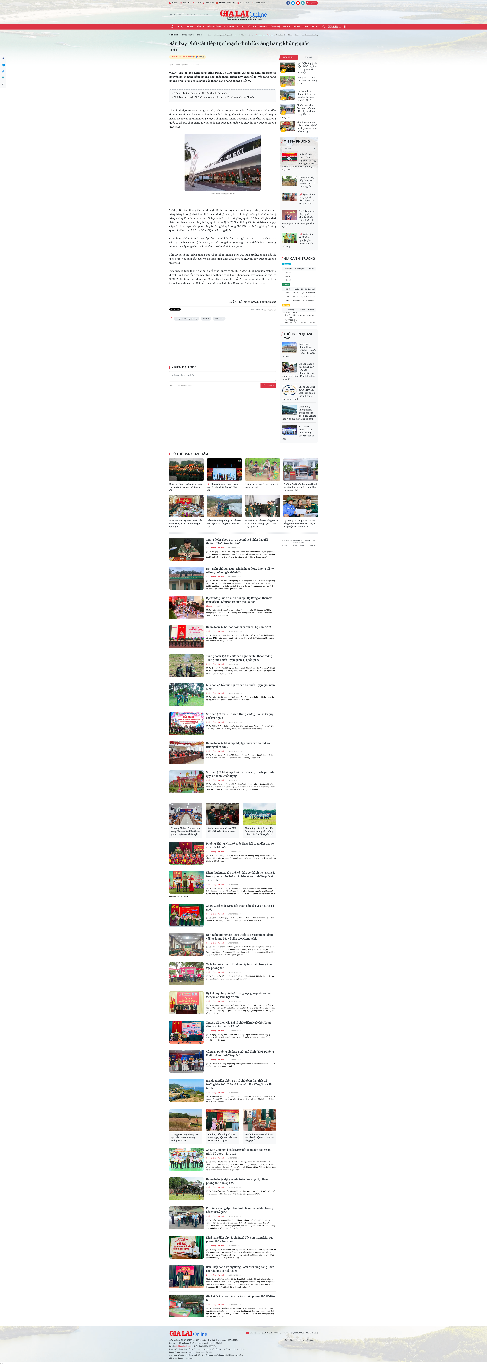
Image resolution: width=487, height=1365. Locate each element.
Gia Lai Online (188, 1333)
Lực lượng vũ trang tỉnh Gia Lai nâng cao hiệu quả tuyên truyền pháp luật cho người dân (299, 523)
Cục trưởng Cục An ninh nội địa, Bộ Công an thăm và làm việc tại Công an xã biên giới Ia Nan (239, 599)
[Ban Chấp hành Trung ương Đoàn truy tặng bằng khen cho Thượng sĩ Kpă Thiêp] (186, 1276)
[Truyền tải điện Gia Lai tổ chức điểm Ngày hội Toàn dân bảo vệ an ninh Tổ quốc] (186, 1032)
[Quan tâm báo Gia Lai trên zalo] (293, 3)
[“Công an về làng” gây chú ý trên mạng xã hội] (287, 81)
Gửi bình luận (268, 385)
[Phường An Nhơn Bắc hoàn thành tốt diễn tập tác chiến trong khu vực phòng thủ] (287, 109)
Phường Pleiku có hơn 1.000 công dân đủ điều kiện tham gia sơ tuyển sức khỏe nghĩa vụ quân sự (185, 831)
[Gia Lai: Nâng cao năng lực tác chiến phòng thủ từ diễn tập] (186, 1306)
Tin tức (241, 35)
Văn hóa (286, 26)
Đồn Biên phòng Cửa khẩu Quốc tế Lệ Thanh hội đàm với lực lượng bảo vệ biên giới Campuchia (239, 936)
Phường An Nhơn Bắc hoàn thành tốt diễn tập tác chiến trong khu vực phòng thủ (298, 111)
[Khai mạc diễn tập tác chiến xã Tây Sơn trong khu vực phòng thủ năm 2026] (186, 1247)
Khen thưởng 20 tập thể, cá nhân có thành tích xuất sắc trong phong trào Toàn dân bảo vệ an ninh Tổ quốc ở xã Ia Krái (240, 876)
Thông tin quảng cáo (298, 336)
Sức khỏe (252, 26)
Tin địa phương (297, 141)
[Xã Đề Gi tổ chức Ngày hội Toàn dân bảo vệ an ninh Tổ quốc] (186, 915)
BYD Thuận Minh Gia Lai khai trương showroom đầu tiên (298, 432)
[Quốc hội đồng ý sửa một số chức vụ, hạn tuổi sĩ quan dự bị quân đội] (287, 67)
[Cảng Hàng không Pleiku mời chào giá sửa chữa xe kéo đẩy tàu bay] (289, 347)
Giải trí (296, 26)
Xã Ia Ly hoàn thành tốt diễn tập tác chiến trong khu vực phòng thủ (239, 966)
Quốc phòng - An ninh (192, 35)
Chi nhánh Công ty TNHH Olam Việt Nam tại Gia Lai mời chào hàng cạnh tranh (298, 393)
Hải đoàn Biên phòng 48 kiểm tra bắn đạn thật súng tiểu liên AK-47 (306, 95)
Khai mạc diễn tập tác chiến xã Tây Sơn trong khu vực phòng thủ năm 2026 (239, 1239)
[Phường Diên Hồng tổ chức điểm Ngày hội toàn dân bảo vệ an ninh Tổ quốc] (222, 1120)
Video (174, 3)
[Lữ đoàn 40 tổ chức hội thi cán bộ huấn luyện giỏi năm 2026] (186, 694)
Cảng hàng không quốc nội (186, 318)
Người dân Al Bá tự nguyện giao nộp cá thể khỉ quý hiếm (307, 199)
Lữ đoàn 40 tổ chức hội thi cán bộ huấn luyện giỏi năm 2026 (240, 687)
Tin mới (309, 57)
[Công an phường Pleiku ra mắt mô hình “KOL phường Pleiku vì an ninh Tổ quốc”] (186, 1061)
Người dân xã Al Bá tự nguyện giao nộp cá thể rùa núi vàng (297, 240)
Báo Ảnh (186, 3)
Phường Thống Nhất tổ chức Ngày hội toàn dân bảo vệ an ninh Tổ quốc (240, 845)
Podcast (210, 3)
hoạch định (219, 318)
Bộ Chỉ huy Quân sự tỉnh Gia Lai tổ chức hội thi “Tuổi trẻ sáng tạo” (259, 1137)
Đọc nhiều (289, 57)
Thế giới (189, 26)
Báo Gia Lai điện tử (243, 15)
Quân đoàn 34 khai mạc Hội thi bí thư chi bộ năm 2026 (222, 830)
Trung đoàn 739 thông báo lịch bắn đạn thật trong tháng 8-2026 (184, 1137)
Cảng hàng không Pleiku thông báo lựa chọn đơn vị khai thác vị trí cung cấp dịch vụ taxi (299, 412)
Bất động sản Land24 (301, 540)
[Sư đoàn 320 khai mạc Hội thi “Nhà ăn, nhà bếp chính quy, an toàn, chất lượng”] (186, 781)
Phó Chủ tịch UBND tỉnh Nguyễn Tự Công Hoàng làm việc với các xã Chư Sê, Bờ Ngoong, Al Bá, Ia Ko (299, 162)
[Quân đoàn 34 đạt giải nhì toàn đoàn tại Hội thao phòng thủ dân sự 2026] (186, 1188)
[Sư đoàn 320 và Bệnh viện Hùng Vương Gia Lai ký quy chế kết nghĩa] (186, 723)
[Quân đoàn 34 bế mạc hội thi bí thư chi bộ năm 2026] (186, 636)
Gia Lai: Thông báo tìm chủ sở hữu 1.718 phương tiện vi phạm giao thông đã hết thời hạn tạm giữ (298, 371)
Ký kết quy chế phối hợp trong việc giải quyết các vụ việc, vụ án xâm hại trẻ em (238, 995)
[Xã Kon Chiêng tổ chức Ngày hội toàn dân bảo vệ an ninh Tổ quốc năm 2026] (186, 1159)
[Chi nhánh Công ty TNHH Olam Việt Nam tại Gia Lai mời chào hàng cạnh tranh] (289, 390)
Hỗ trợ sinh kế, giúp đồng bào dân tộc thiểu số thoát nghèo (307, 182)
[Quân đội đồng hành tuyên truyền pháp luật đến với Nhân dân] (224, 469)
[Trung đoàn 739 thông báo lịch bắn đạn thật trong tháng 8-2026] (185, 1120)
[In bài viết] (3, 84)
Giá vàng (286, 305)
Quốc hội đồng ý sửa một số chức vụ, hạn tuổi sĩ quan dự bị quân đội (307, 68)
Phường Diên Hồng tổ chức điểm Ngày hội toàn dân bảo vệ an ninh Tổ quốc (222, 1137)
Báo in (198, 3)
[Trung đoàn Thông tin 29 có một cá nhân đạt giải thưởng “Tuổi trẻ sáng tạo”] (186, 549)
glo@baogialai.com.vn (184, 1346)
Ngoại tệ (286, 284)
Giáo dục (241, 26)
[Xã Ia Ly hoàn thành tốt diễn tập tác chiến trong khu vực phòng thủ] (186, 973)
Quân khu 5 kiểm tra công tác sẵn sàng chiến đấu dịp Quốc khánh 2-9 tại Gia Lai (262, 523)
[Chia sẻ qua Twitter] (3, 71)
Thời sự (179, 26)
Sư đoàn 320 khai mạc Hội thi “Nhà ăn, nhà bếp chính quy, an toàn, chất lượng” (240, 774)
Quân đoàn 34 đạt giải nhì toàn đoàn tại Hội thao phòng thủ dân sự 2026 (237, 1181)
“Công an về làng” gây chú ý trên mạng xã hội (307, 80)
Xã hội (305, 26)
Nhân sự (250, 35)
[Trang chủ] (172, 27)
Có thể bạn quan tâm (189, 454)
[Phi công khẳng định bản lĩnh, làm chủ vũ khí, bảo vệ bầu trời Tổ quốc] (186, 1217)
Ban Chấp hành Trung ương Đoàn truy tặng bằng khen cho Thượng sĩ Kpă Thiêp (240, 1268)
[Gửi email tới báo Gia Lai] (303, 3)
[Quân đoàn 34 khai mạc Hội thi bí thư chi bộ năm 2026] (222, 814)
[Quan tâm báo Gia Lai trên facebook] (288, 3)
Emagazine (244, 3)
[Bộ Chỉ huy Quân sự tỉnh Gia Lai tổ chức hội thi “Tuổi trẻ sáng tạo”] (259, 1120)
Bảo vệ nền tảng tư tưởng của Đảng (222, 35)
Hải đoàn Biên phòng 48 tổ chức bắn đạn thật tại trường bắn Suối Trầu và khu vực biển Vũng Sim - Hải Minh (239, 1084)
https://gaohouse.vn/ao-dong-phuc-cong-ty (298, 545)
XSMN (312, 540)
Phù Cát (206, 318)
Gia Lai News (334, 26)
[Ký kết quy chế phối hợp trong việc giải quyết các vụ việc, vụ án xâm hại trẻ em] (186, 1002)
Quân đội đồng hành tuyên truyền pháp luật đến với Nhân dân (222, 487)
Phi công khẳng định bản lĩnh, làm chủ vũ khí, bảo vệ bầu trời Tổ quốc (239, 1210)
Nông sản (286, 264)
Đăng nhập (311, 3)
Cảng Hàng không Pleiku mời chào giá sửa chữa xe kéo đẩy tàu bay (299, 350)
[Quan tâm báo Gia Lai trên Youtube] (298, 3)
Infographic (260, 3)
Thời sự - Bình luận (216, 26)
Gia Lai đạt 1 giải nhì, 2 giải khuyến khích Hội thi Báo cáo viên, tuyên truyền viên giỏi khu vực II (298, 219)
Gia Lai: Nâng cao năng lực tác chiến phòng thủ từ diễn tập (240, 1298)
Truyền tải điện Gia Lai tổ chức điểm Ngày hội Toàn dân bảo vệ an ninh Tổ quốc (238, 1024)
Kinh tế (230, 26)
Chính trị (200, 26)
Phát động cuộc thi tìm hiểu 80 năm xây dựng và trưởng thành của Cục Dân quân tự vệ (259, 831)
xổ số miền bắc (287, 540)
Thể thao (315, 26)
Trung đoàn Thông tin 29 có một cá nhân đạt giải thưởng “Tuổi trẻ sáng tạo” (237, 541)
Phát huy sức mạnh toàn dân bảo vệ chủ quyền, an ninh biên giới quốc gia (307, 127)
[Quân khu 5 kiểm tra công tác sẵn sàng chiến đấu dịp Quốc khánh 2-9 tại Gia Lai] (262, 506)
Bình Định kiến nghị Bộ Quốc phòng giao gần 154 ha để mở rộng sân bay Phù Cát (215, 97)
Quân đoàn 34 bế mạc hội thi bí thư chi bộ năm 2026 (239, 627)
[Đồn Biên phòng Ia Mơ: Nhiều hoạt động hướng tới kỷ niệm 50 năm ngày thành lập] (186, 578)
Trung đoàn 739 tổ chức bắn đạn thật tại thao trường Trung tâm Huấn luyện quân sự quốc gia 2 (239, 658)
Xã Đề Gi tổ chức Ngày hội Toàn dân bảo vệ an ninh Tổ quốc (240, 907)
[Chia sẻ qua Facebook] (3, 58)
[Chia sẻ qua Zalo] (3, 65)
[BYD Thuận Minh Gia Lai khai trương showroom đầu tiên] (289, 430)
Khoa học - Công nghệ (269, 26)
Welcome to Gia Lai (226, 3)
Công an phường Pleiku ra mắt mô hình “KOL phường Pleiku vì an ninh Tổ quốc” (240, 1053)
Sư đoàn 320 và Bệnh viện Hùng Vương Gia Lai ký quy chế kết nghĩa (239, 716)
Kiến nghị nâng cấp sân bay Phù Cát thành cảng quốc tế (202, 93)
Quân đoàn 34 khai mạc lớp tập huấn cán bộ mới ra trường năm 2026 (238, 745)
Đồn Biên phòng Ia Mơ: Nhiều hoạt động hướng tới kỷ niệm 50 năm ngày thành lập (240, 570)
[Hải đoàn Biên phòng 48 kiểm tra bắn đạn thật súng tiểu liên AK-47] (287, 94)
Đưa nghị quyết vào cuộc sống (306, 35)
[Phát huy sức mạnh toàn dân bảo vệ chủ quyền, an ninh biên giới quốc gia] (287, 126)
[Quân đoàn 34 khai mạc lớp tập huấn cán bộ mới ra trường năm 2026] (186, 752)
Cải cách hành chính (284, 35)
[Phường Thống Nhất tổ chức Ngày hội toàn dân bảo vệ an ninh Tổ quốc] (186, 853)
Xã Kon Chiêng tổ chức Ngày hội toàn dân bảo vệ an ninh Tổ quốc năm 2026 (238, 1151)
